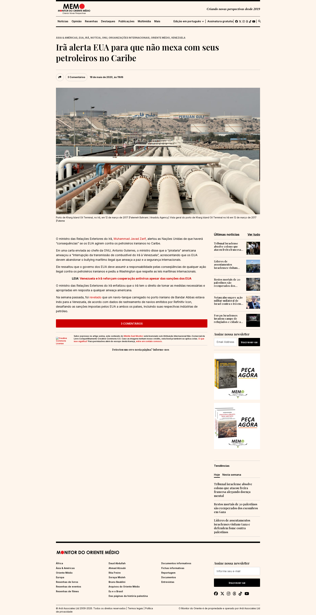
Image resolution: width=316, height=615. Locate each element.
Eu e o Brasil (116, 591)
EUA (81, 37)
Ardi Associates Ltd (249, 608)
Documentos (168, 577)
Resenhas (91, 21)
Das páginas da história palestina (128, 596)
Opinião (77, 21)
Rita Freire (115, 572)
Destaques (108, 21)
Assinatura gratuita (220, 21)
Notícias (63, 21)
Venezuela (178, 37)
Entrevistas (167, 582)
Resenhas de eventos (68, 586)
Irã (87, 37)
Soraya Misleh (117, 577)
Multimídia (144, 21)
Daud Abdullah (117, 563)
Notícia (96, 37)
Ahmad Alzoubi (117, 568)
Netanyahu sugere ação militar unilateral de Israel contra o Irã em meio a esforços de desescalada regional (228, 300)
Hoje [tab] (217, 474)
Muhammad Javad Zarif (130, 238)
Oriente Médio (160, 37)
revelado (95, 297)
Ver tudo (254, 234)
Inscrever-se (249, 342)
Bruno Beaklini (117, 582)
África (59, 563)
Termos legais (135, 608)
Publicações (126, 21)
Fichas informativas (172, 568)
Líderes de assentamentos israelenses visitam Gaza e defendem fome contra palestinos (228, 264)
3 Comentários (76, 77)
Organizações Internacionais (129, 37)
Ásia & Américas (67, 37)
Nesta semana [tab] (231, 474)
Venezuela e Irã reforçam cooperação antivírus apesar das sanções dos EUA (135, 278)
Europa (60, 577)
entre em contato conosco (149, 341)
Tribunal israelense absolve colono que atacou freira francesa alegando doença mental (227, 246)
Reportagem (168, 572)
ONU (104, 37)
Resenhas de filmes (67, 591)
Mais (157, 21)
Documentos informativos (176, 563)
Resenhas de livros (67, 582)
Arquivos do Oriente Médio (124, 586)
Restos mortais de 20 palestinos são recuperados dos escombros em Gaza (227, 282)
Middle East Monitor (133, 336)
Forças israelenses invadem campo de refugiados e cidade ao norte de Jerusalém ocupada (228, 318)
